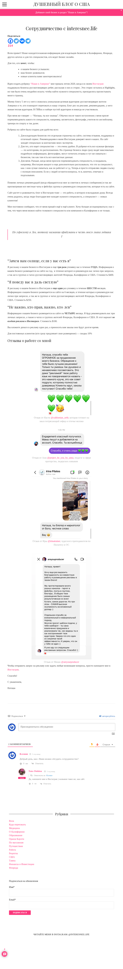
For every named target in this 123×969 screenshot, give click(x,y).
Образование (15, 835)
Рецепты (13, 853)
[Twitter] (16, 41)
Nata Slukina (35, 771)
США (12, 857)
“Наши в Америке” (40, 83)
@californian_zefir (59, 417)
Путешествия (16, 846)
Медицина (14, 828)
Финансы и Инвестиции (21, 864)
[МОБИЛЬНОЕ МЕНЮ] (4, 4)
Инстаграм (98, 83)
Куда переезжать (17, 824)
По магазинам (16, 842)
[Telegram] (28, 41)
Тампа (12, 860)
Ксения (49, 775)
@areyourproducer (70, 662)
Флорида (13, 868)
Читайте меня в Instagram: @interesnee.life (61, 934)
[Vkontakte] (22, 41)
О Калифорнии (17, 831)
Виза (11, 821)
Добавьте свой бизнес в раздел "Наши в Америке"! (61, 12)
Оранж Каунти (16, 839)
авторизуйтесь (108, 716)
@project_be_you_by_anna (60, 457)
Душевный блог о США (61, 4)
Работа (12, 849)
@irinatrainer (54, 541)
